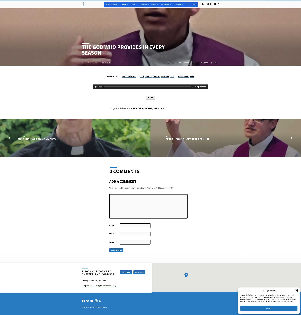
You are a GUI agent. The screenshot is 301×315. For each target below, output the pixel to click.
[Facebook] (211, 4)
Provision (165, 76)
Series (186, 63)
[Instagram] (218, 4)
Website (112, 242)
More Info (126, 272)
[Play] (96, 87)
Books (195, 63)
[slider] (203, 86)
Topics (178, 63)
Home (194, 5)
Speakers (204, 63)
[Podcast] (99, 301)
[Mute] (198, 87)
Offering (148, 76)
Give (187, 5)
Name (112, 225)
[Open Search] (203, 4)
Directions (139, 272)
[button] (296, 290)
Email (112, 234)
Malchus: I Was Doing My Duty (37, 139)
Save (151, 97)
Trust (172, 76)
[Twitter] (208, 4)
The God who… (107, 63)
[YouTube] (214, 4)
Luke (192, 76)
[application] (150, 86)
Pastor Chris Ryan (129, 76)
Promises (156, 76)
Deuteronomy (183, 76)
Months (214, 63)
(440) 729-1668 (87, 286)
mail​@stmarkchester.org (106, 286)
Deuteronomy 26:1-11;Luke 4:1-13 (147, 108)
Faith (98, 63)
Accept (269, 308)
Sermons (91, 63)
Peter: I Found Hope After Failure (188, 139)
